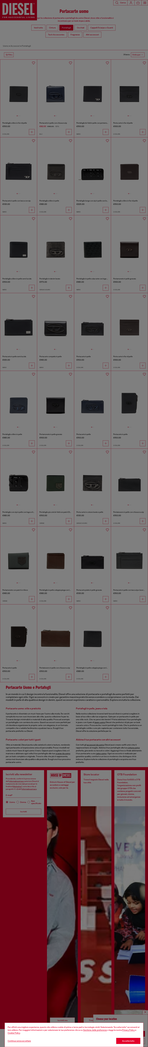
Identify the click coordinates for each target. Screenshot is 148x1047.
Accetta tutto (128, 1041)
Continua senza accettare (19, 1041)
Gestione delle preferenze (95, 1030)
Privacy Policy (128, 1030)
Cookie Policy (14, 1033)
